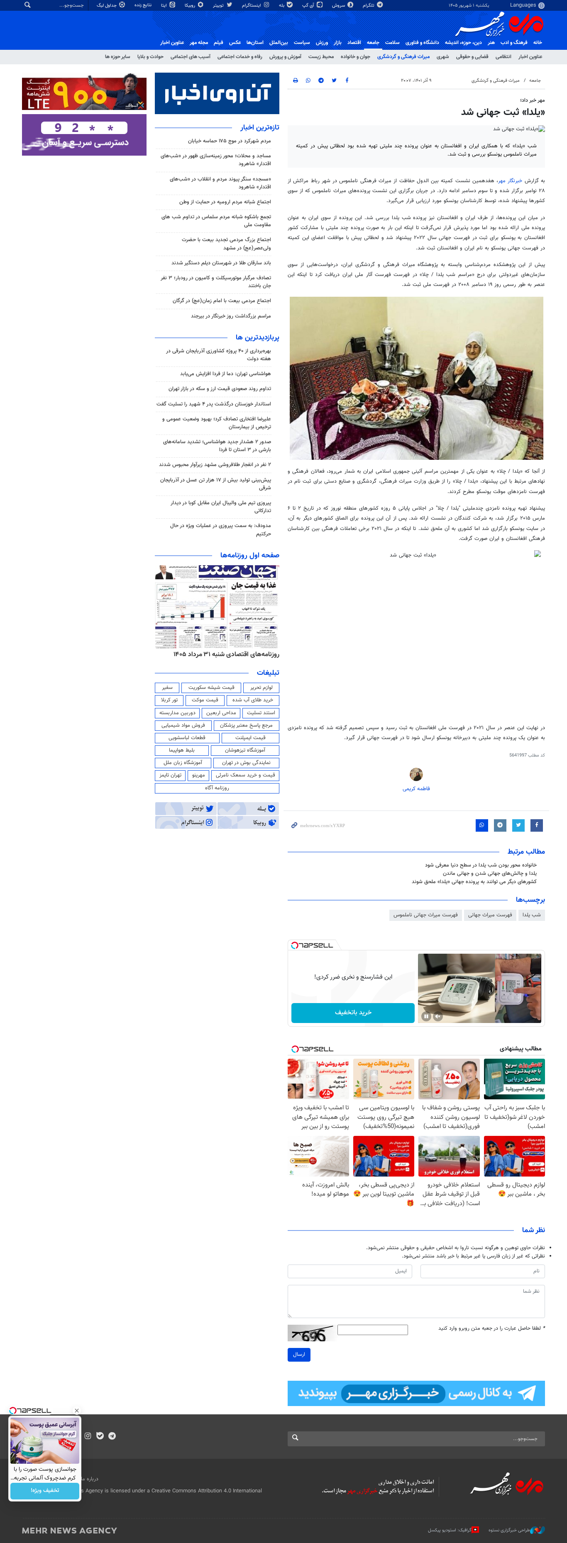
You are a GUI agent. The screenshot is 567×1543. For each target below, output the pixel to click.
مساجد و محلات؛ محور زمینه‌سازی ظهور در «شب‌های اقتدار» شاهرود (216, 160)
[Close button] (77, 1410)
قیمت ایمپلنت (250, 738)
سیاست (302, 43)
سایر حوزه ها (117, 57)
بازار (338, 43)
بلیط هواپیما (182, 750)
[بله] (100, 1437)
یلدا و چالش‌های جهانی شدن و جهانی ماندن (490, 873)
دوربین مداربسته (177, 713)
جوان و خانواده (355, 57)
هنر (491, 43)
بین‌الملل (278, 43)
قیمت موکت (205, 700)
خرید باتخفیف (353, 1013)
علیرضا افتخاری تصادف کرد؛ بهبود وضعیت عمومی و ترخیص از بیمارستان (216, 423)
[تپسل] (295, 945)
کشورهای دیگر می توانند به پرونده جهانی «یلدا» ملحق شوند (474, 882)
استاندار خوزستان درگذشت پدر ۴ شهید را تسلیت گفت (213, 404)
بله (282, 5)
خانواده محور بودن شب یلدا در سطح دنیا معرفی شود (481, 865)
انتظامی (503, 57)
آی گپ (308, 5)
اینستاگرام (252, 5)
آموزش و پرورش (285, 57)
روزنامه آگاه (217, 788)
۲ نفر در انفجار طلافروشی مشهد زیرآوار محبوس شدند (215, 465)
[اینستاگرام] (88, 1437)
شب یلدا (532, 915)
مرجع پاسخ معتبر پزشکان (246, 725)
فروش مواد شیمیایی (183, 725)
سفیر (167, 688)
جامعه (373, 43)
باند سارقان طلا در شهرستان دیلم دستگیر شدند (221, 263)
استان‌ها (255, 43)
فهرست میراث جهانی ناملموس (425, 915)
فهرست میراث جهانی (490, 915)
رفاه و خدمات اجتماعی (240, 57)
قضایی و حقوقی (472, 57)
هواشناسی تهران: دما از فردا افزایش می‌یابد (225, 374)
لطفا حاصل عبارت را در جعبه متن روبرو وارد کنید (491, 1329)
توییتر (219, 5)
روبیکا (190, 5)
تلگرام (369, 5)
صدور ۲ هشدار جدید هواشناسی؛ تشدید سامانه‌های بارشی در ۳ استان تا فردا (217, 446)
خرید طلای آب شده (252, 700)
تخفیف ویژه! (45, 1491)
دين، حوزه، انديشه (463, 43)
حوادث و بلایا (150, 57)
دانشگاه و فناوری (422, 43)
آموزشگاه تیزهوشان (245, 750)
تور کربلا (169, 700)
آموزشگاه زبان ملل (183, 763)
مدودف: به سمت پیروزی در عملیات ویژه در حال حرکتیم (220, 530)
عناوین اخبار (530, 57)
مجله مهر (199, 43)
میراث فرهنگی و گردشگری (403, 57)
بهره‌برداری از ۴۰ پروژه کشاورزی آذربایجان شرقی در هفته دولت (218, 355)
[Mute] (438, 1016)
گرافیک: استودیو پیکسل (450, 1530)
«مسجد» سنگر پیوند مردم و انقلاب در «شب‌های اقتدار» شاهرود (220, 183)
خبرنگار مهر (510, 181)
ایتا (164, 5)
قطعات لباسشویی (187, 738)
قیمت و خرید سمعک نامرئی (245, 775)
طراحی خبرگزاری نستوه (509, 1530)
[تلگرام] (112, 1437)
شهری (443, 57)
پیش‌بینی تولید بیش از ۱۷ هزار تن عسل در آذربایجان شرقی (215, 484)
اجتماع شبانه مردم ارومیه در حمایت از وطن (225, 202)
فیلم (218, 43)
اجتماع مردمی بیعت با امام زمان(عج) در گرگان (222, 301)
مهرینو (198, 775)
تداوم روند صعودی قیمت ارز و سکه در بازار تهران (220, 389)
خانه (537, 43)
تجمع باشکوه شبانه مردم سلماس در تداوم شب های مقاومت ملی (216, 221)
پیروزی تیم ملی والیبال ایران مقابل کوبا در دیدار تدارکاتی (221, 507)
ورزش (322, 43)
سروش (339, 5)
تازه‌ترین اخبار (259, 127)
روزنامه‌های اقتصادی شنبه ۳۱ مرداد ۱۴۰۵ (226, 654)
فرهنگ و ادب (514, 43)
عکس (235, 43)
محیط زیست (321, 57)
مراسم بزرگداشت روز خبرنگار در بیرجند (231, 316)
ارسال (299, 1354)
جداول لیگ (107, 5)
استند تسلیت (261, 713)
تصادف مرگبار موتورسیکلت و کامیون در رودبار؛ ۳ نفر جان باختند (216, 282)
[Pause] (426, 1016)
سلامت (392, 43)
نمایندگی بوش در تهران (246, 763)
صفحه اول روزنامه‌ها (249, 555)
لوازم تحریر (261, 688)
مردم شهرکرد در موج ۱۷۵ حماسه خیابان (229, 141)
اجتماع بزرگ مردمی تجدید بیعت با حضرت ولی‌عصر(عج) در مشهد (226, 244)
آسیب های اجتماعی (190, 57)
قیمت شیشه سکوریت (211, 688)
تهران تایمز (170, 775)
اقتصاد (354, 43)
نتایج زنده (143, 5)
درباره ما (89, 1479)
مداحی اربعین (221, 713)
